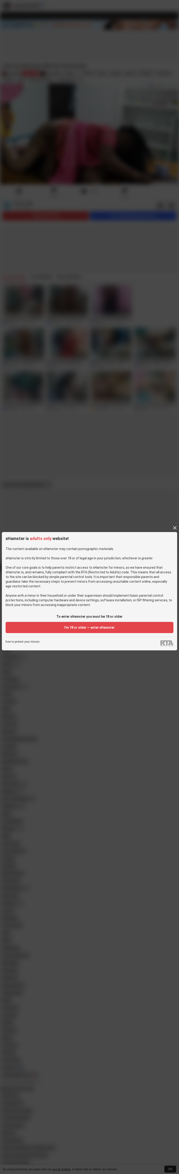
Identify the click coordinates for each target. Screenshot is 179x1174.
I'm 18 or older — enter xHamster (89, 627)
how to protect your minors (23, 641)
